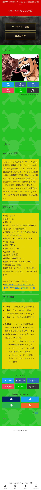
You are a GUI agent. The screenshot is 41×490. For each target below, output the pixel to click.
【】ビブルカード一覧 (19, 288)
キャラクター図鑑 (20, 27)
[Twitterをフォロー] (30, 399)
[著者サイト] (11, 399)
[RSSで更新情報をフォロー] (30, 405)
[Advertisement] (20, 117)
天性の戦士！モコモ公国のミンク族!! (19, 285)
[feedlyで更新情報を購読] (11, 405)
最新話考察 (20, 36)
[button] (37, 302)
